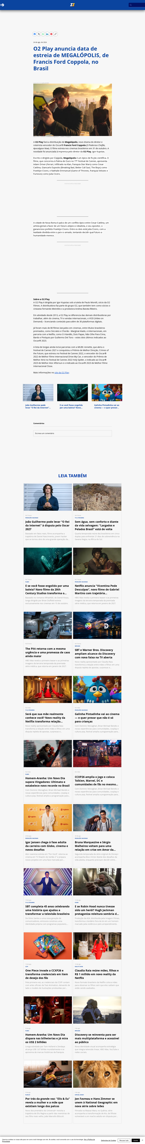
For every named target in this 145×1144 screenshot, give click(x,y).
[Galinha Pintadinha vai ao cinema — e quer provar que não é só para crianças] (107, 392)
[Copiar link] (55, 34)
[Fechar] (142, 1140)
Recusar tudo (124, 1140)
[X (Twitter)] (39, 34)
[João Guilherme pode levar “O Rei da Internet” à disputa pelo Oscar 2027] (38, 392)
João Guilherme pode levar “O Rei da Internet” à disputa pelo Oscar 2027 (38, 406)
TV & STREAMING (79, 517)
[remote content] (72, 199)
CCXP (26, 966)
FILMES (27, 582)
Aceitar (135, 1140)
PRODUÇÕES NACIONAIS (31, 517)
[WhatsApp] (43, 34)
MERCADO (77, 646)
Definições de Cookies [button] (108, 1140)
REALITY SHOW (79, 966)
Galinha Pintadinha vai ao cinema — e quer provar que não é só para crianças (107, 406)
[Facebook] (35, 34)
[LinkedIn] (47, 34)
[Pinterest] (51, 34)
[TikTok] (2, 5)
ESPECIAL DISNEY (79, 1094)
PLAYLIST (27, 1094)
